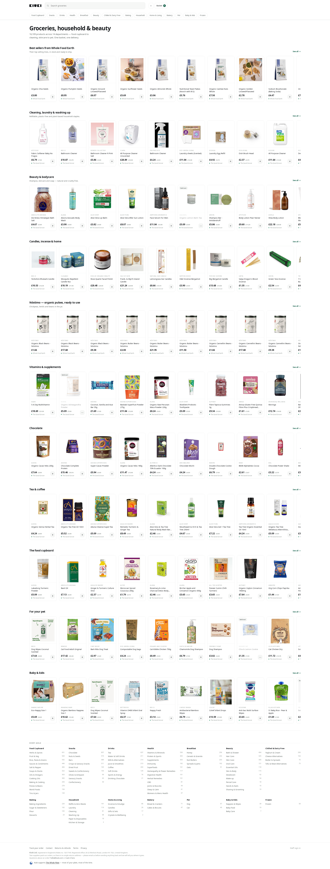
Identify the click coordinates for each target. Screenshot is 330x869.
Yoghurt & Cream (283, 752)
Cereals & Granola (204, 756)
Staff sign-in (295, 848)
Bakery (169, 15)
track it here (70, 858)
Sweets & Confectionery (86, 771)
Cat (204, 807)
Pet (179, 15)
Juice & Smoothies (125, 763)
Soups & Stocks (47, 771)
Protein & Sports (165, 756)
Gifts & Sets (125, 811)
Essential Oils (243, 767)
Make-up (243, 778)
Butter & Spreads (283, 760)
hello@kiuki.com (56, 858)
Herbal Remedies (165, 778)
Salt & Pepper (47, 767)
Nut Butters (204, 760)
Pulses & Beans (47, 786)
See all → (297, 51)
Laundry (86, 807)
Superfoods (165, 767)
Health (72, 15)
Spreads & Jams (204, 763)
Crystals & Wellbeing (125, 815)
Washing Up (86, 815)
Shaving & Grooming (243, 789)
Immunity (165, 763)
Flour (47, 811)
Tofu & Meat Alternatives (283, 763)
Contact (49, 848)
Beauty (96, 15)
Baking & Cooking (47, 782)
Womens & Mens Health (165, 793)
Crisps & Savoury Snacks (86, 763)
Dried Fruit (86, 767)
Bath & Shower (243, 752)
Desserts (47, 815)
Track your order (36, 848)
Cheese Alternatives (283, 756)
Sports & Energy (125, 774)
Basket (160, 5)
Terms (75, 848)
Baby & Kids (190, 15)
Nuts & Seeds (86, 756)
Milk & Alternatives (125, 760)
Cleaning (86, 811)
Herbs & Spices (47, 752)
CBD (165, 782)
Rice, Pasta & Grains (47, 760)
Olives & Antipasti (86, 774)
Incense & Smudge (125, 804)
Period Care (243, 782)
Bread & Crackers (165, 804)
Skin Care (243, 760)
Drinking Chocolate (125, 778)
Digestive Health (165, 774)
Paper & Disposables (86, 818)
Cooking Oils (47, 778)
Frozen (202, 15)
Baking (128, 15)
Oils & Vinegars (47, 774)
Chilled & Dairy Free (112, 15)
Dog (204, 804)
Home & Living (156, 15)
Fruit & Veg (47, 756)
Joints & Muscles (165, 786)
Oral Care (243, 763)
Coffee (125, 767)
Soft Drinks (125, 771)
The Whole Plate (52, 863)
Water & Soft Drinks (125, 756)
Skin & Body (243, 771)
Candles (125, 807)
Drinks (62, 15)
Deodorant (243, 774)
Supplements (165, 760)
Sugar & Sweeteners (47, 807)
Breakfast (84, 15)
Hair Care (243, 756)
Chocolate (86, 752)
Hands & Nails (243, 786)
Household (140, 15)
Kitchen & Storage (86, 822)
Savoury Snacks (86, 778)
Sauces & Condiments (47, 763)
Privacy (84, 848)
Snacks (52, 15)
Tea (125, 752)
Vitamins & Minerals (165, 752)
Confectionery (86, 782)
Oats (204, 767)
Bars (86, 760)
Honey (204, 752)
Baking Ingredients (47, 804)
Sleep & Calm (165, 789)
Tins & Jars (47, 793)
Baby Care (243, 811)
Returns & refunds (63, 848)
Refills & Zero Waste (86, 804)
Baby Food (243, 807)
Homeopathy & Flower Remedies (165, 771)
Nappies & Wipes (243, 804)
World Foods (47, 789)
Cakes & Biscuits (165, 807)
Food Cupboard (37, 15)
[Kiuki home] (35, 5)
